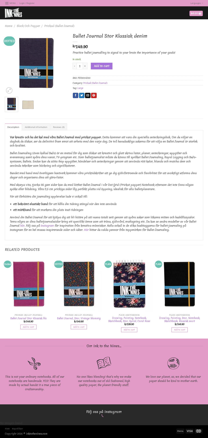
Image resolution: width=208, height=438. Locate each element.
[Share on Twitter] (81, 95)
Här (86, 230)
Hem (7, 428)
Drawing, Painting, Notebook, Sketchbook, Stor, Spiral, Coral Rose (129, 320)
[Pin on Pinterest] (94, 95)
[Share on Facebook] (75, 95)
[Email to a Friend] (88, 95)
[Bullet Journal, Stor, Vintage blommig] (78, 284)
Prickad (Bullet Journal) (59, 26)
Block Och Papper (28, 26)
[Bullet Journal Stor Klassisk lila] (28, 284)
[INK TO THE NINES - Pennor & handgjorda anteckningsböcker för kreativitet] (21, 12)
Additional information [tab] (36, 127)
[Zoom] (9, 90)
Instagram (47, 225)
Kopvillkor (17, 428)
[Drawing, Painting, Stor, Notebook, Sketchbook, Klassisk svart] (179, 284)
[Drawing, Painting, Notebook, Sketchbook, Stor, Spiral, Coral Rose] (129, 284)
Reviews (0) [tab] (59, 127)
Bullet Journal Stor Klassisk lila (28, 318)
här (22, 225)
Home (8, 26)
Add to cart (101, 66)
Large (80, 88)
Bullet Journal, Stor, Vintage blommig (79, 318)
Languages (195, 3)
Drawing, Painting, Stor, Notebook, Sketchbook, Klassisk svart (179, 320)
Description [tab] (13, 127)
